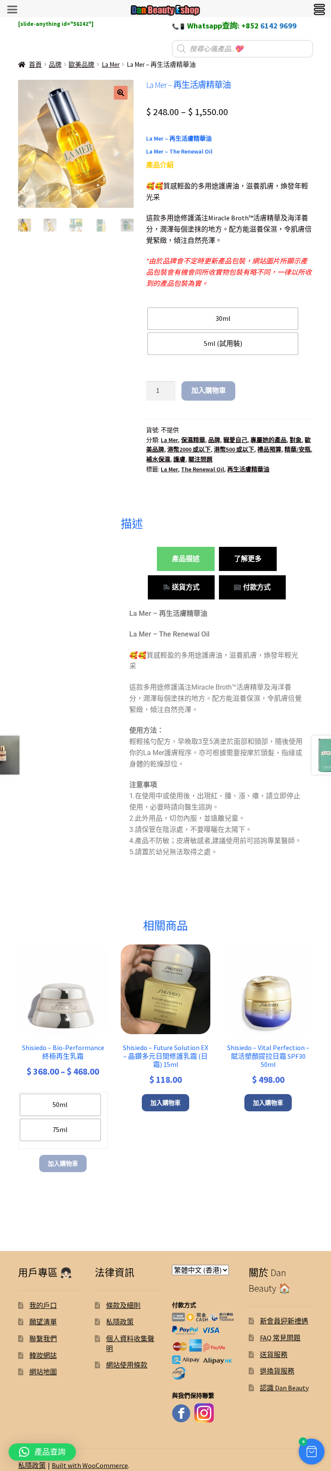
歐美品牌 (81, 64)
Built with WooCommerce (90, 1465)
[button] (121, 93)
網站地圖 (43, 1371)
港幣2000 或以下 (189, 449)
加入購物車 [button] (165, 1103)
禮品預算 (269, 449)
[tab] (186, 559)
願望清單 (43, 1321)
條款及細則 (123, 1305)
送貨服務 (273, 1354)
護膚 (179, 459)
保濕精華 (193, 440)
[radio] (223, 318)
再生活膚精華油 (248, 469)
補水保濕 (158, 459)
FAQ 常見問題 (280, 1337)
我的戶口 (43, 1305)
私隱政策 (120, 1321)
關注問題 (200, 459)
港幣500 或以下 (234, 449)
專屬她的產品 (268, 440)
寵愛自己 (235, 440)
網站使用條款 (126, 1365)
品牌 (55, 64)
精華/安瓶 (297, 449)
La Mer (111, 64)
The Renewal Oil (202, 469)
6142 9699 (278, 26)
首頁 (35, 64)
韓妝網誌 (43, 1355)
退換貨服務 (277, 1371)
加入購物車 (208, 390)
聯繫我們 (43, 1338)
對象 (296, 440)
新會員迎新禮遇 (284, 1321)
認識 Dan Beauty (284, 1387)
